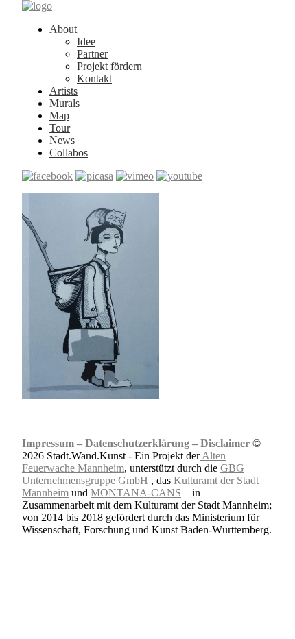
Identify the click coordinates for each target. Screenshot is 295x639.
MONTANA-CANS (136, 492)
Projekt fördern (109, 66)
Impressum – (53, 443)
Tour (59, 128)
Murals (64, 103)
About (63, 29)
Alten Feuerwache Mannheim (124, 462)
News (62, 140)
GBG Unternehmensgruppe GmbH (133, 474)
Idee (86, 41)
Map (59, 115)
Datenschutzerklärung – (142, 443)
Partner (92, 54)
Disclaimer (226, 443)
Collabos (68, 152)
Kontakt (94, 78)
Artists (63, 91)
